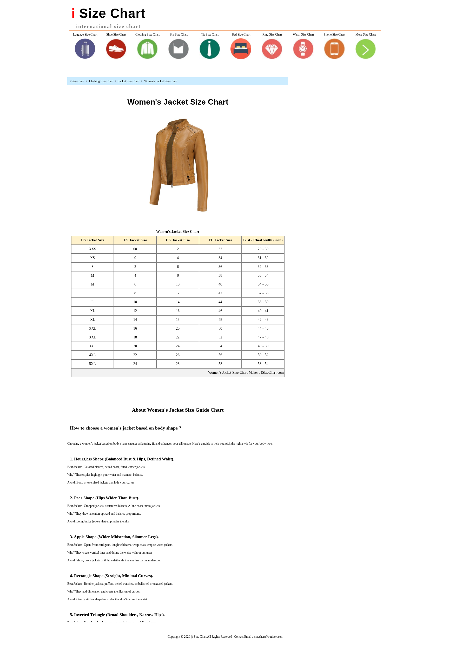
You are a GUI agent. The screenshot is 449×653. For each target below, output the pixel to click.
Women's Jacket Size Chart (160, 81)
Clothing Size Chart (101, 81)
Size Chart (77, 81)
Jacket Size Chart (128, 81)
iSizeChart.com (272, 373)
